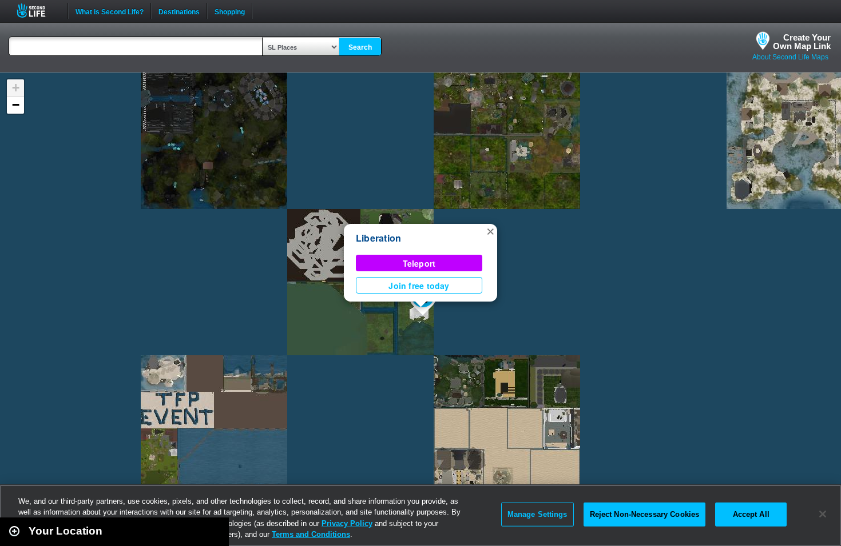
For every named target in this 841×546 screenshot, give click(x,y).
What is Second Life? (110, 11)
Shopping (230, 11)
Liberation (378, 237)
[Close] (822, 514)
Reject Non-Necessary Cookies (645, 514)
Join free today (418, 285)
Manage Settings (537, 514)
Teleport (419, 263)
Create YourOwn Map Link (802, 42)
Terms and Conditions (311, 534)
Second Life (37, 10)
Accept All (751, 514)
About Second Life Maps (790, 57)
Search (360, 47)
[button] (490, 231)
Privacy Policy (347, 523)
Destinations (179, 11)
